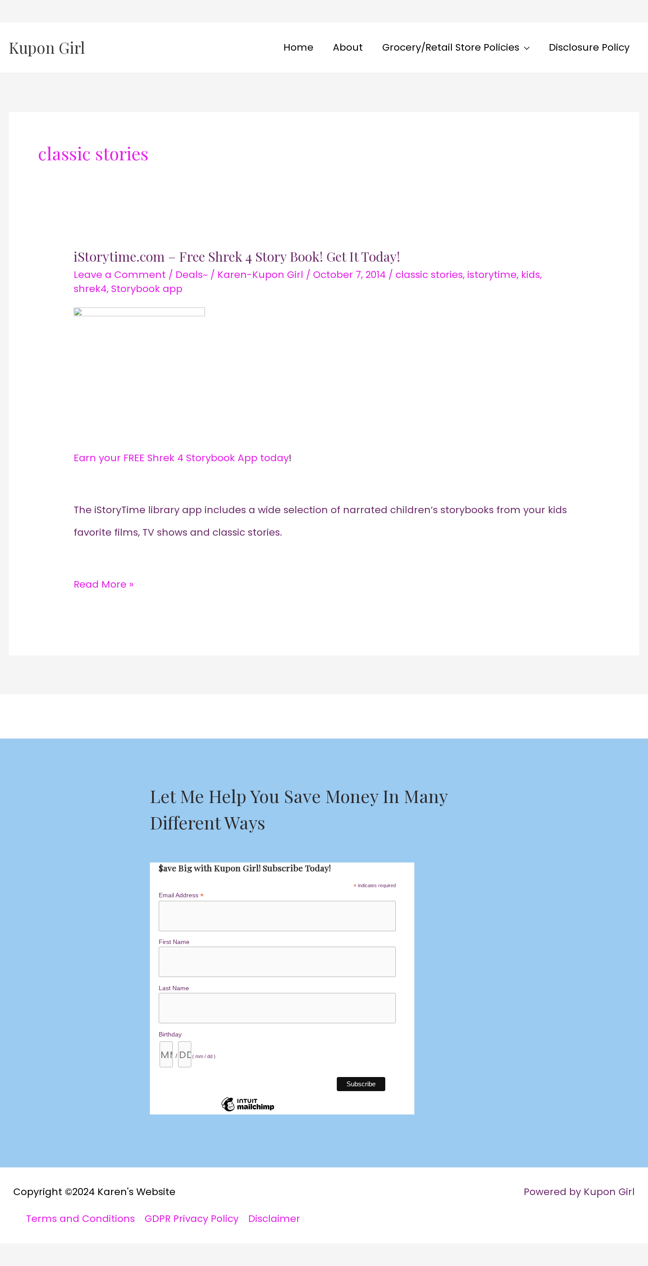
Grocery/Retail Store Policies (450, 47)
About (348, 47)
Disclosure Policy (589, 47)
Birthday (170, 1034)
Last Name (174, 988)
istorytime (492, 274)
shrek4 (90, 289)
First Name (174, 941)
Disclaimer (274, 1218)
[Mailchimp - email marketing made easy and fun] (247, 1110)
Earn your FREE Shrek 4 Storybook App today (181, 458)
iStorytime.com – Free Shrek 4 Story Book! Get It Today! (237, 256)
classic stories (429, 274)
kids (530, 274)
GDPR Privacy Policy (191, 1218)
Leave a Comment (120, 274)
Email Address (181, 895)
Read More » (104, 582)
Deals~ (191, 274)
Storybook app (146, 289)
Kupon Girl (47, 47)
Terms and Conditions (80, 1218)
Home (298, 47)
